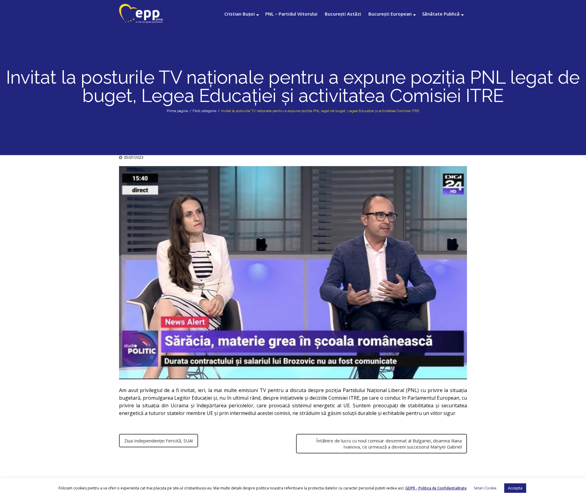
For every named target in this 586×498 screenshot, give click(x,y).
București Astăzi (343, 14)
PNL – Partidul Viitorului (291, 14)
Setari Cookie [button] (485, 488)
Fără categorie (204, 111)
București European (390, 14)
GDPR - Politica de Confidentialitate (436, 488)
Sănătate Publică (441, 14)
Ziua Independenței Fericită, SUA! (158, 441)
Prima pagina (177, 111)
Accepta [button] (515, 488)
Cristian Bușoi (239, 14)
